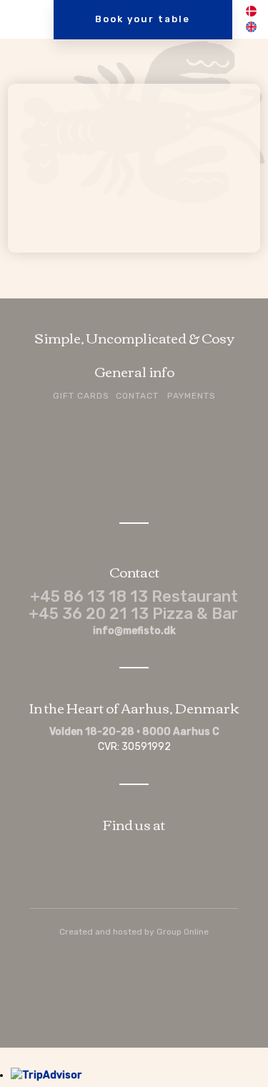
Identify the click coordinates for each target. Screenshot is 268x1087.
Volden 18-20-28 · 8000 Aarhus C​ (134, 732)
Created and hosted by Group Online (134, 932)
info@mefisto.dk (134, 631)
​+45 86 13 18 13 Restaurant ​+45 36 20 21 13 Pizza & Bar (134, 605)
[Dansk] (250, 13)
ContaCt (137, 396)
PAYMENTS (191, 396)
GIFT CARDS (81, 396)
